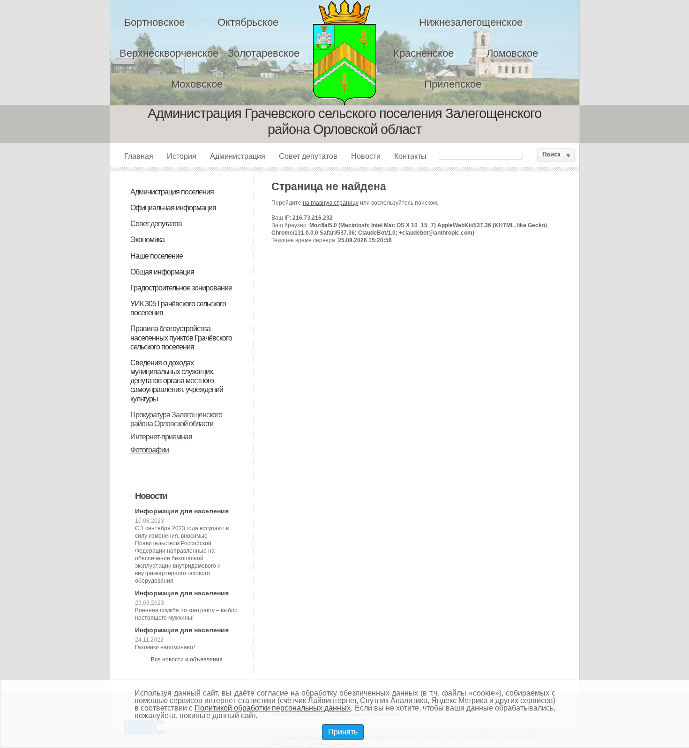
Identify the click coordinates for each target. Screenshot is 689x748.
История (181, 156)
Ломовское (512, 53)
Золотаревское (264, 53)
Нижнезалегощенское (471, 22)
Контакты (410, 156)
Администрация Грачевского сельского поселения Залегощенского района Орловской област (350, 52)
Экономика (147, 240)
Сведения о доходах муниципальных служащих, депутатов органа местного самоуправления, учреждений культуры (176, 381)
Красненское (423, 53)
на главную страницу (331, 203)
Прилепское (452, 84)
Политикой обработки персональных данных (273, 708)
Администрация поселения (172, 192)
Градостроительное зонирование (181, 288)
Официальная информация (173, 208)
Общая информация (162, 272)
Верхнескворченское (169, 53)
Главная (138, 156)
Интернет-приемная (161, 437)
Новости (366, 156)
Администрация (237, 156)
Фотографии (149, 450)
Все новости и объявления (187, 659)
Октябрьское (247, 22)
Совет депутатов (308, 156)
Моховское (197, 84)
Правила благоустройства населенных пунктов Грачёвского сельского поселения (181, 337)
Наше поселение (156, 256)
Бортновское (154, 22)
